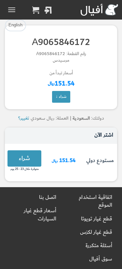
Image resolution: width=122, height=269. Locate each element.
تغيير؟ (23, 118)
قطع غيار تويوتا (96, 219)
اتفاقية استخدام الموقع (95, 201)
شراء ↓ (61, 96)
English (15, 25)
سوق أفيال (100, 259)
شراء (24, 158)
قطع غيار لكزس (96, 232)
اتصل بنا (47, 197)
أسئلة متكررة (99, 245)
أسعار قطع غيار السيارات (40, 214)
